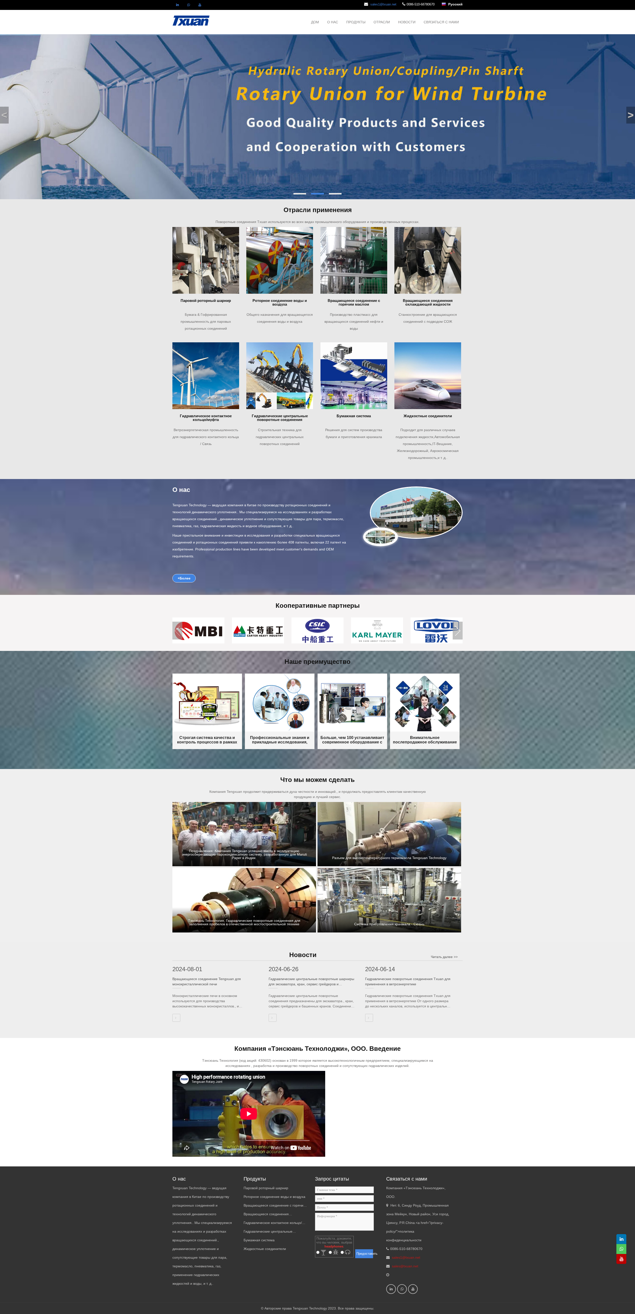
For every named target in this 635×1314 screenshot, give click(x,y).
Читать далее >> (444, 957)
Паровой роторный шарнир (266, 1188)
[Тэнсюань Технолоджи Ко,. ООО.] (191, 20)
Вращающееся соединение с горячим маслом (275, 1206)
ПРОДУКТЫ (355, 22)
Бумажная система (259, 1240)
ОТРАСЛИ (382, 22)
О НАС (332, 22)
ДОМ (315, 22)
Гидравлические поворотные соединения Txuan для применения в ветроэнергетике (407, 981)
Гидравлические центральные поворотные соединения (268, 1232)
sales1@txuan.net (383, 4)
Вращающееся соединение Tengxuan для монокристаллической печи (206, 981)
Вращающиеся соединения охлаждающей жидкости (266, 1215)
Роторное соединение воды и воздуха (274, 1197)
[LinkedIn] (177, 5)
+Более (184, 578)
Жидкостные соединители (265, 1249)
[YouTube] (200, 5)
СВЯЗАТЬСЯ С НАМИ (441, 22)
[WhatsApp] (188, 5)
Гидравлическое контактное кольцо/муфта (273, 1224)
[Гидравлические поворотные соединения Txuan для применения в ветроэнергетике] (369, 1018)
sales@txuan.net (405, 1266)
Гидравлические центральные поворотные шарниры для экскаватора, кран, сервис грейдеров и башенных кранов (311, 982)
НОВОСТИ (406, 22)
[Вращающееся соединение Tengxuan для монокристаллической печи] (176, 1018)
